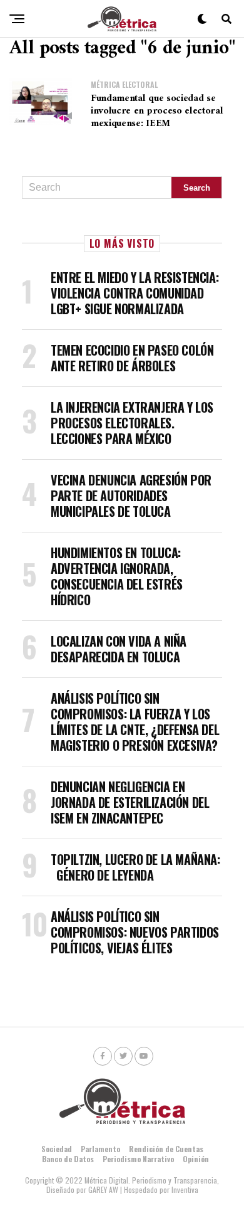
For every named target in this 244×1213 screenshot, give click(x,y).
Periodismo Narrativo (138, 1158)
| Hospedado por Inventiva (159, 1189)
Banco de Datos (68, 1158)
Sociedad (56, 1148)
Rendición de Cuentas (166, 1148)
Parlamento (100, 1148)
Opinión (196, 1158)
